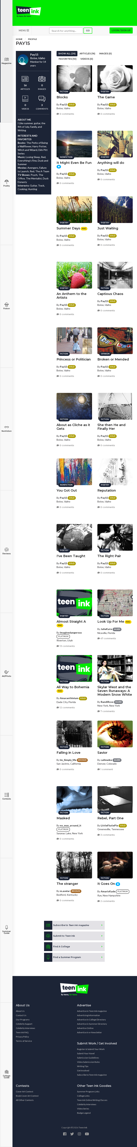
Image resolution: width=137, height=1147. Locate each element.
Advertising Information (88, 1015)
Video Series (83, 1108)
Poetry (6, 186)
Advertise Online (85, 1028)
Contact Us (21, 1015)
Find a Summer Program (67, 957)
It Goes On (106, 884)
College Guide (6, 1077)
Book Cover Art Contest (27, 1095)
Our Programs (23, 1019)
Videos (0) (86, 59)
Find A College (61, 946)
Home (19, 39)
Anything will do (110, 163)
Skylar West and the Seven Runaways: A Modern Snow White (114, 691)
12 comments (67, 707)
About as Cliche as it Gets (73, 427)
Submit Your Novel (86, 1053)
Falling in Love (68, 753)
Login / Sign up (121, 30)
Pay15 (63, 104)
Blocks (62, 97)
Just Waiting (107, 228)
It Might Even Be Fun (74, 163)
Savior (102, 753)
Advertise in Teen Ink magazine (92, 1011)
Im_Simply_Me (68, 759)
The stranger (67, 884)
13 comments (67, 646)
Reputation (106, 490)
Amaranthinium (69, 698)
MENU (23, 30)
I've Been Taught (71, 556)
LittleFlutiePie (109, 825)
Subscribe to (71, 925)
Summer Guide (6, 932)
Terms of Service (24, 1041)
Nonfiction (7, 431)
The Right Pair (109, 556)
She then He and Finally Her (111, 427)
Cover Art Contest (24, 1091)
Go (88, 30)
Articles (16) (87, 53)
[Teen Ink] (28, 12)
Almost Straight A (71, 622)
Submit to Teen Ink (64, 936)
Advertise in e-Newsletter (89, 1032)
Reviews (6, 553)
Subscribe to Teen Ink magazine (92, 1074)
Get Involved (83, 1070)
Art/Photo (6, 676)
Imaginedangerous (71, 632)
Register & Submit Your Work (91, 1049)
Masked (63, 818)
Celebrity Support (24, 1024)
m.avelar (65, 890)
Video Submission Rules (88, 1062)
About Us (20, 1011)
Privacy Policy (22, 1036)
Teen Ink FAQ (22, 1032)
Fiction (6, 308)
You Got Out (67, 490)
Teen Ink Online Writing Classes (92, 1100)
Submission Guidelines (88, 1057)
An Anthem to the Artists (72, 296)
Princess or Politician (74, 359)
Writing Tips (82, 1066)
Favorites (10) (68, 59)
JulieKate (106, 628)
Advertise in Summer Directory (92, 1024)
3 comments (107, 835)
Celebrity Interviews (25, 1028)
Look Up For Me (110, 622)
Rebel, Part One (110, 818)
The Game (106, 97)
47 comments (108, 638)
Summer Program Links (88, 1091)
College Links (83, 1095)
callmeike (106, 759)
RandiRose (107, 701)
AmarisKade (108, 891)
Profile (32, 39)
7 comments (107, 711)
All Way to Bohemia (73, 687)
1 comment (106, 769)
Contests (6, 799)
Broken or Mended (113, 359)
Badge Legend (84, 1113)
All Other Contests (25, 1100)
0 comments (66, 114)
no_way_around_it (70, 825)
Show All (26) (67, 53)
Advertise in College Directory (91, 1019)
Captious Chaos (110, 294)
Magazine (6, 63)
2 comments (107, 901)
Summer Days (68, 228)
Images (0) (105, 53)
